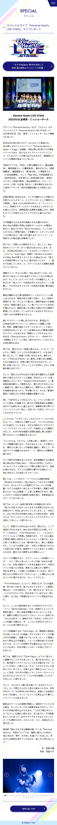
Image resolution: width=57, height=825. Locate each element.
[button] (6, 775)
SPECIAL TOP (28, 808)
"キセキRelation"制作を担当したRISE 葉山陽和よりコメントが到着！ (28, 66)
